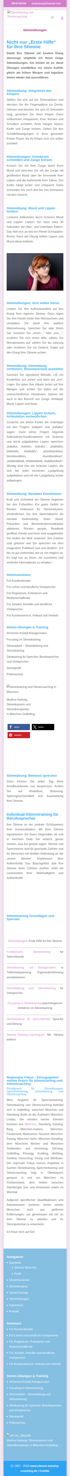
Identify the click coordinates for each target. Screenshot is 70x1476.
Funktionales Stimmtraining (28, 951)
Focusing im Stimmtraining (24, 639)
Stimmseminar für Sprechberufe (28, 1019)
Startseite (15, 1262)
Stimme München (25, 1267)
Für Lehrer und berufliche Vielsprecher (31, 586)
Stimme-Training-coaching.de (25, 1034)
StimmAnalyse (18, 1286)
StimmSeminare (19, 1280)
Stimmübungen (17, 940)
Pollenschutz (15, 674)
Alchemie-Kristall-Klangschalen (27, 633)
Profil (17, 1273)
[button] (19, 727)
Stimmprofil (14, 668)
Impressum (16, 1305)
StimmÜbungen (19, 1298)
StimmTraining (18, 1292)
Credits (44, 1470)
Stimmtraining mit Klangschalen (31, 967)
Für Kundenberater (19, 580)
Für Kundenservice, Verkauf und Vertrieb (32, 615)
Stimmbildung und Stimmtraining (31, 988)
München (30, 1124)
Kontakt (14, 1311)
